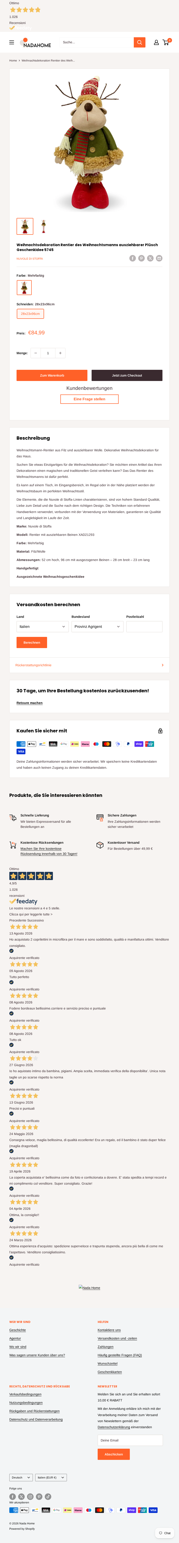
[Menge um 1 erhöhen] (60, 353)
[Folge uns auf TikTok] (48, 1496)
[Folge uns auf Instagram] (30, 1496)
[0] (166, 42)
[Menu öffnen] (11, 42)
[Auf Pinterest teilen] (141, 258)
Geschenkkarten (110, 1372)
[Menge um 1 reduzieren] (36, 353)
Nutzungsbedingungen (26, 1402)
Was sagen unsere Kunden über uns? (37, 1355)
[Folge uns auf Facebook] (12, 1496)
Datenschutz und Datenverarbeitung (36, 1419)
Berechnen (32, 642)
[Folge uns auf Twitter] (21, 1496)
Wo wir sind (17, 1347)
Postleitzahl (135, 617)
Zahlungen (106, 1347)
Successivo (35, 920)
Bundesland (81, 617)
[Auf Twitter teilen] (150, 258)
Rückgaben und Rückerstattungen (34, 1411)
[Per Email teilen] (159, 258)
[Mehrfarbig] (24, 287)
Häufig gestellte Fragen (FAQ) (120, 1355)
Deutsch (17, 1477)
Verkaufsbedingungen (25, 1394)
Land (20, 617)
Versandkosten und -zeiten (117, 1338)
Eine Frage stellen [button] (89, 399)
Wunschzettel (107, 1363)
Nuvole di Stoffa (30, 258)
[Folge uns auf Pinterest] (39, 1496)
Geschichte (17, 1330)
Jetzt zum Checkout (127, 375)
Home (13, 60)
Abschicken (114, 1454)
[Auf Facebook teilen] (132, 258)
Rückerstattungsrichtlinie (33, 665)
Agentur (15, 1338)
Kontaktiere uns (109, 1330)
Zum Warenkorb (52, 375)
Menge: (22, 353)
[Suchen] (139, 42)
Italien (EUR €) (47, 1477)
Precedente (17, 920)
